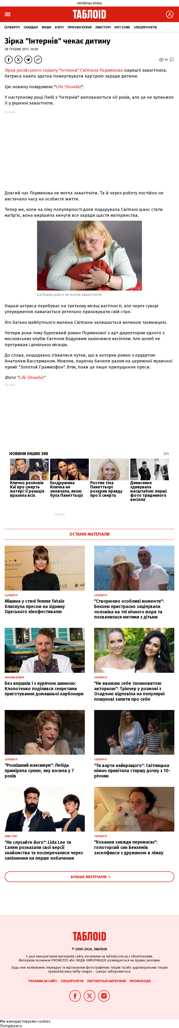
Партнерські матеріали (106, 981)
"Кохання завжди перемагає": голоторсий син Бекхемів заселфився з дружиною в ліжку (128, 847)
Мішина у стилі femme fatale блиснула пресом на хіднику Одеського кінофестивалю (35, 607)
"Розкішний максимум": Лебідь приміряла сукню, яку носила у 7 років (39, 771)
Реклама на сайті (42, 981)
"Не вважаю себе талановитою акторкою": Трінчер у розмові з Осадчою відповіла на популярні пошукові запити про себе (129, 691)
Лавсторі (103, 27)
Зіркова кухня (79, 27)
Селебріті (12, 27)
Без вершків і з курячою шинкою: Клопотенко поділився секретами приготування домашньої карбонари (44, 689)
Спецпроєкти (145, 27)
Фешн (46, 27)
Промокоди (140, 981)
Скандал (31, 27)
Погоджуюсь (11, 1026)
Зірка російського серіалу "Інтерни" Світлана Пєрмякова (64, 70)
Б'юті (59, 27)
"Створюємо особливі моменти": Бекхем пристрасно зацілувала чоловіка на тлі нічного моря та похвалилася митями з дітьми (129, 609)
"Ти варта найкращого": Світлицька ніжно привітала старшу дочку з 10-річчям (132, 771)
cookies (43, 1021)
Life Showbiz (68, 86)
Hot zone (122, 27)
